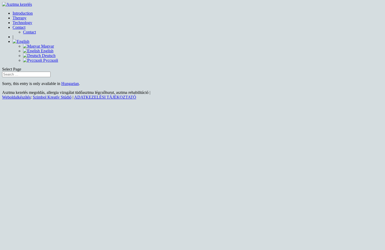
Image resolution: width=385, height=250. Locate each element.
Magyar (47, 46)
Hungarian (70, 83)
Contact (19, 27)
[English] (21, 41)
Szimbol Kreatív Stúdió (52, 97)
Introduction (23, 13)
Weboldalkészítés (16, 97)
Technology (22, 22)
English (46, 51)
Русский (50, 60)
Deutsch (48, 55)
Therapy (19, 18)
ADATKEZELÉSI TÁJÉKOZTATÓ (105, 97)
